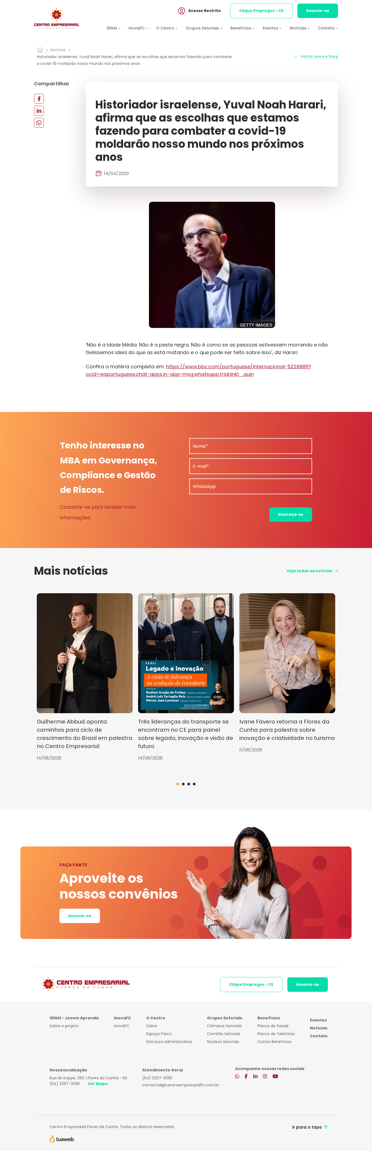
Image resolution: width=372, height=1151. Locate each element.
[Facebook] (39, 98)
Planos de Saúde (273, 1026)
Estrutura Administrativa (169, 1041)
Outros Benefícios (274, 1041)
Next (342, 689)
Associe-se (317, 10)
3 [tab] (188, 784)
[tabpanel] (85, 677)
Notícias (58, 50)
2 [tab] (183, 784)
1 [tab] (177, 784)
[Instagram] (265, 1077)
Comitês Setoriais (223, 1033)
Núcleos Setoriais (223, 1041)
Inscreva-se (290, 514)
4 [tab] (194, 784)
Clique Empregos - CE (261, 10)
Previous (30, 689)
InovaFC (121, 1026)
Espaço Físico (159, 1033)
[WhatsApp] (39, 122)
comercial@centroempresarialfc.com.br (180, 1085)
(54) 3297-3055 (65, 1083)
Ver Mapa (98, 1083)
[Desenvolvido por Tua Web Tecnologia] (62, 1138)
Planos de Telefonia (276, 1033)
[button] (117, 28)
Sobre (151, 1026)
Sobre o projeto (64, 1026)
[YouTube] (275, 1077)
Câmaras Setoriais (224, 1026)
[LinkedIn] (39, 110)
